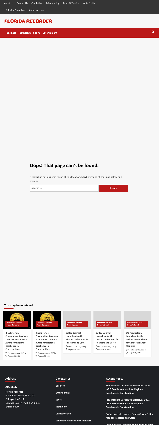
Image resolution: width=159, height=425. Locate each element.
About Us (8, 3)
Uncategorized (63, 414)
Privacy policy (52, 3)
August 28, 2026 (14, 356)
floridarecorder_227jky (17, 353)
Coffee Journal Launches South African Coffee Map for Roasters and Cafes (77, 337)
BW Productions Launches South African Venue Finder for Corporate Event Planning (137, 339)
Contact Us (22, 3)
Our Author (36, 3)
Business (11, 33)
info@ (16, 407)
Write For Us (89, 3)
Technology (24, 33)
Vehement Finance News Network (14, 323)
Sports (36, 33)
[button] (153, 32)
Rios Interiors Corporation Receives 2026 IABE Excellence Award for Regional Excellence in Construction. (16, 341)
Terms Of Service (71, 3)
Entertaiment (50, 33)
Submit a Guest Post (15, 10)
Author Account (36, 10)
